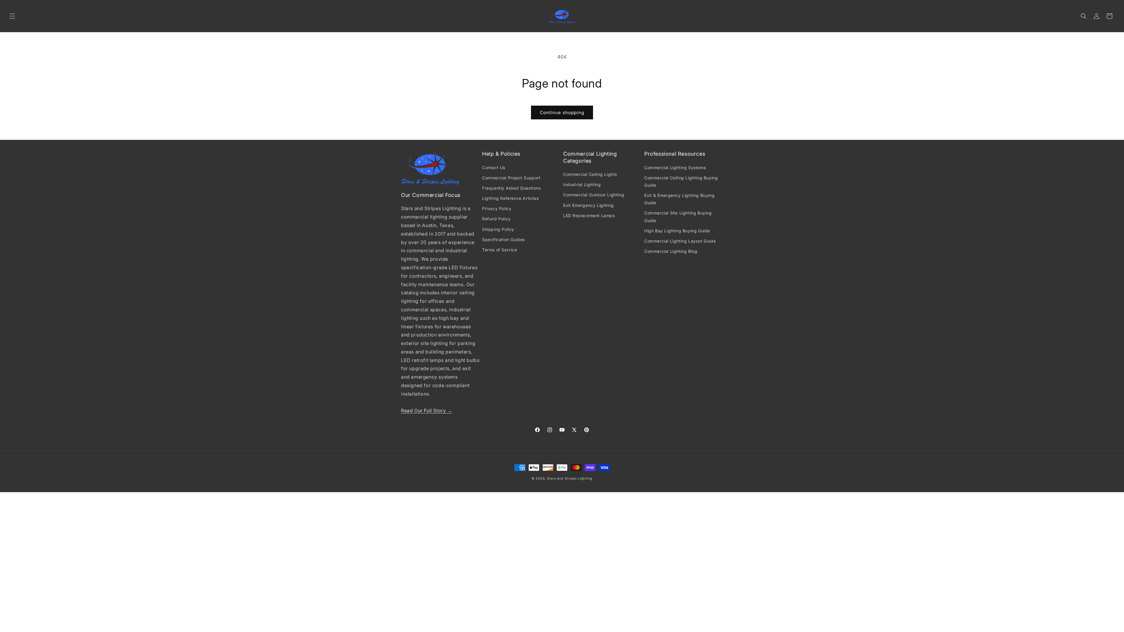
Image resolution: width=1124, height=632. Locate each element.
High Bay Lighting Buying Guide (677, 230)
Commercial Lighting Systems (675, 167)
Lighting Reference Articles (510, 198)
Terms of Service (499, 249)
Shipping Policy (498, 229)
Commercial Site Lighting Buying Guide (678, 216)
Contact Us (493, 167)
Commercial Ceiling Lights (590, 174)
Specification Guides (503, 239)
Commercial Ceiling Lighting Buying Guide (681, 181)
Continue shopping (562, 112)
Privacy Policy (496, 208)
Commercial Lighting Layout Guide (680, 240)
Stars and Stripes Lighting (569, 478)
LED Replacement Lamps (589, 215)
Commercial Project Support (511, 177)
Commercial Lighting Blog (670, 251)
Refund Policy (496, 218)
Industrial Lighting (582, 184)
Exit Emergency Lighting (588, 205)
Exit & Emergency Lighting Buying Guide (679, 199)
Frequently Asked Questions (511, 188)
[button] (12, 16)
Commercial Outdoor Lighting (593, 194)
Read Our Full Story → (426, 410)
